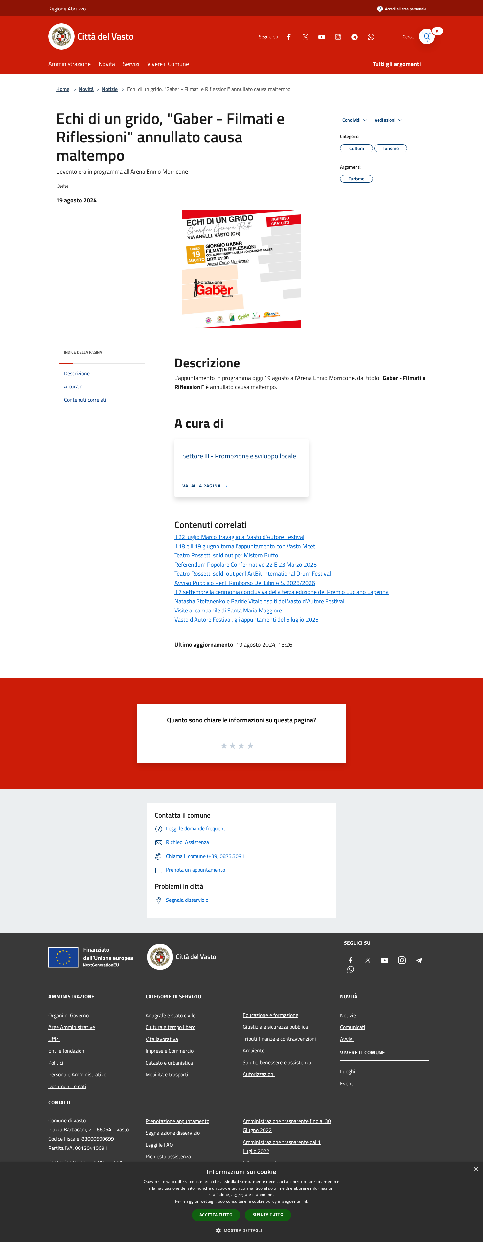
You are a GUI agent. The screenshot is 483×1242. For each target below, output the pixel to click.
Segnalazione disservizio (173, 1133)
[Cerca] (427, 36)
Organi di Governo (68, 1015)
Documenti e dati (67, 1086)
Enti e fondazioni (67, 1051)
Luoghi (347, 1071)
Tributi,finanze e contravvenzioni (279, 1039)
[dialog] (241, 1202)
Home (62, 89)
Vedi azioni (385, 120)
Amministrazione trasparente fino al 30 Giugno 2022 (287, 1125)
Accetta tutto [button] (216, 1215)
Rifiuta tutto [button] (268, 1214)
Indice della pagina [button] (83, 352)
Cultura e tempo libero (171, 1027)
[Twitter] (302, 36)
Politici (55, 1062)
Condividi (351, 120)
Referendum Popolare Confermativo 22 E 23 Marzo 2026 (245, 564)
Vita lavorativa (162, 1039)
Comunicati (352, 1027)
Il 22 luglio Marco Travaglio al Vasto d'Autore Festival (239, 536)
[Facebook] (286, 36)
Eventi (347, 1083)
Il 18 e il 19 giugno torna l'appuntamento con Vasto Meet (244, 546)
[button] (241, 1230)
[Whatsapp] (368, 36)
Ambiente (253, 1050)
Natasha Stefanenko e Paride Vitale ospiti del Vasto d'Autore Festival (259, 601)
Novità (86, 89)
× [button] (475, 1169)
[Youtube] (319, 36)
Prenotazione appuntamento (177, 1121)
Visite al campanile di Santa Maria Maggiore (228, 610)
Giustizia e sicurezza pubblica (275, 1027)
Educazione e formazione (270, 1015)
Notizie (110, 89)
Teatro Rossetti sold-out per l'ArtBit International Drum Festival (252, 573)
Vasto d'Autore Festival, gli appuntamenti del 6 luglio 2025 (246, 619)
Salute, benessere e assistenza (277, 1062)
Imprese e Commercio (170, 1051)
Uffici (54, 1039)
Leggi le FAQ (159, 1145)
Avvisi (347, 1039)
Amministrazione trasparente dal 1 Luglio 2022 (282, 1146)
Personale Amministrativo (77, 1074)
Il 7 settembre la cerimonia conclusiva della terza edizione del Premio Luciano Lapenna (281, 592)
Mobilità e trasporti (167, 1074)
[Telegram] (351, 36)
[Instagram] (335, 36)
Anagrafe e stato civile (171, 1015)
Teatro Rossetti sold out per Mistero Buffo (226, 555)
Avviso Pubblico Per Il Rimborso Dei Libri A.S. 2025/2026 (244, 582)
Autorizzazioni (259, 1074)
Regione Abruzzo (67, 8)
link (304, 1201)
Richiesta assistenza (168, 1156)
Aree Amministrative (71, 1027)
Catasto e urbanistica (169, 1062)
